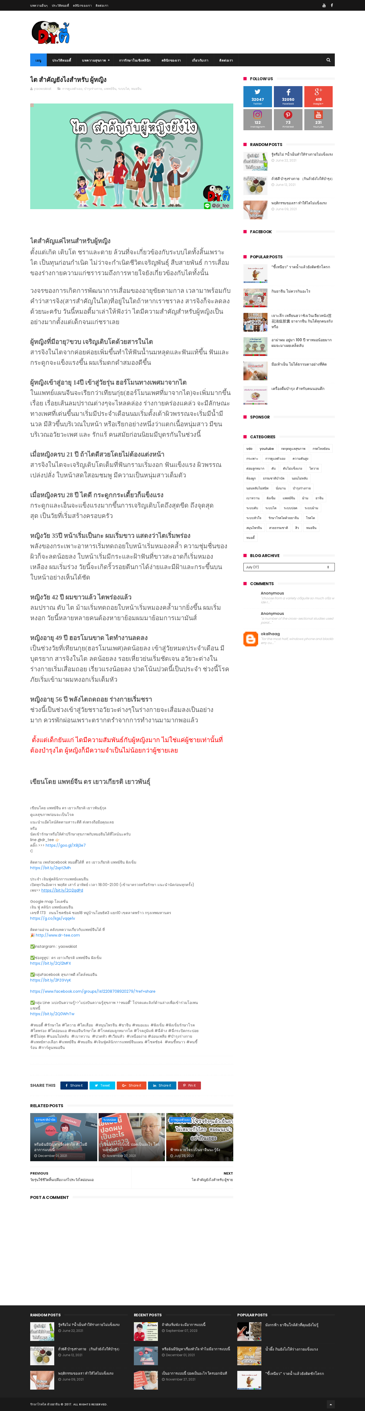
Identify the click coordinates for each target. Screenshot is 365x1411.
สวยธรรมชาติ (278, 528)
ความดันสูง (300, 458)
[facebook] (332, 5)
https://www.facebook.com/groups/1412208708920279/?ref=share (93, 991)
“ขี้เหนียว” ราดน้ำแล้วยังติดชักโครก (300, 267)
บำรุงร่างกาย (93, 88)
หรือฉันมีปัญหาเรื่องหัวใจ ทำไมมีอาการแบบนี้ (60, 1147)
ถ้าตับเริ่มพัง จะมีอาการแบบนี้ (183, 1324)
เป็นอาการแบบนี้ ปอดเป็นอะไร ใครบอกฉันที (131, 1147)
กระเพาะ (252, 458)
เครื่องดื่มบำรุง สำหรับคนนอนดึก (297, 388)
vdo (249, 448)
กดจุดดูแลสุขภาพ (293, 448)
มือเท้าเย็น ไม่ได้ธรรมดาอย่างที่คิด (299, 364)
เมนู (38, 60)
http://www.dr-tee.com (58, 935)
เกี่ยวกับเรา (200, 60)
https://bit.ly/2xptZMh (50, 868)
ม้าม (305, 498)
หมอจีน (136, 88)
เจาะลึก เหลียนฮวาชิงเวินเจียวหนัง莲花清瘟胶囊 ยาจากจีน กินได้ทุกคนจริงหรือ (302, 321)
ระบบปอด (109, 1120)
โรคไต (310, 518)
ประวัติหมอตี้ (60, 5)
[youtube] (324, 5)
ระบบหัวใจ (253, 518)
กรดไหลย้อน (321, 448)
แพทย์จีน (110, 88)
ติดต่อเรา (102, 5)
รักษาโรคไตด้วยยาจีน (284, 518)
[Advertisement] (131, 1247)
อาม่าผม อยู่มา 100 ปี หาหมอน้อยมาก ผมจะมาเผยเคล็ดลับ (301, 342)
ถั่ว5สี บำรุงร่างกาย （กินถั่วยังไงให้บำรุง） (303, 178)
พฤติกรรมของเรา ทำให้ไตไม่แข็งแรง (299, 203)
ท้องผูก (251, 478)
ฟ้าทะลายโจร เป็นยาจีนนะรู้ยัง (195, 1149)
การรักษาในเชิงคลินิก (135, 60)
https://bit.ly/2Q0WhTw (52, 1014)
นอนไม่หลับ (300, 478)
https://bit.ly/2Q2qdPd (62, 890)
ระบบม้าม (311, 508)
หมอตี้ (250, 537)
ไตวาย (314, 468)
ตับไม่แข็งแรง (292, 468)
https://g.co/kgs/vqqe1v (52, 918)
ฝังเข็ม (271, 498)
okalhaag (270, 634)
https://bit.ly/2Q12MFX (50, 963)
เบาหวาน (252, 498)
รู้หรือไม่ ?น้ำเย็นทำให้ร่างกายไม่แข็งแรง (302, 154)
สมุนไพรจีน (254, 528)
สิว (297, 528)
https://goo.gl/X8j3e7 (66, 845)
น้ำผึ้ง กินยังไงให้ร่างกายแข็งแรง (291, 1349)
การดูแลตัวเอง (72, 88)
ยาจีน (319, 498)
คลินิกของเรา (82, 5)
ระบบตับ (252, 508)
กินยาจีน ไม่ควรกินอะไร (290, 291)
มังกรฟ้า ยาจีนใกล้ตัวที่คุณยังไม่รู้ (292, 1325)
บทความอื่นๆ (39, 5)
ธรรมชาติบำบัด (45, 1120)
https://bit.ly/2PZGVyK (50, 980)
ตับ (273, 468)
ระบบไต (123, 88)
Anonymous (272, 593)
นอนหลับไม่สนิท (257, 488)
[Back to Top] (331, 1404)
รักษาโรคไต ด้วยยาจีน (45, 1404)
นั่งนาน (281, 488)
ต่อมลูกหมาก (255, 468)
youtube (267, 448)
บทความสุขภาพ (94, 60)
